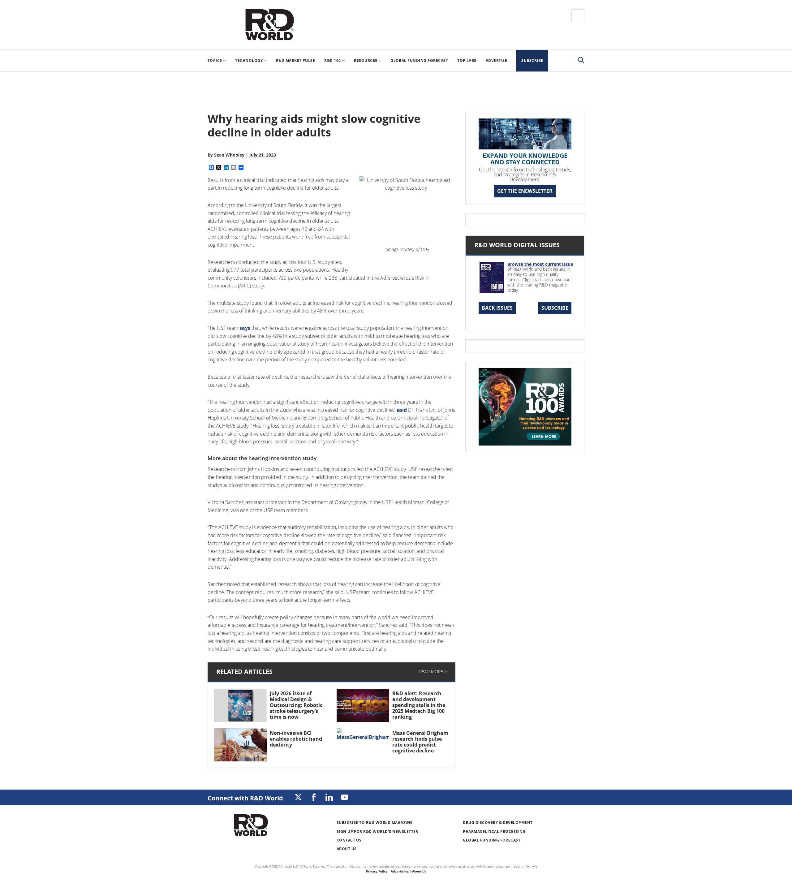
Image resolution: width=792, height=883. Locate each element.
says (244, 328)
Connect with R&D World (245, 798)
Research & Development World (269, 24)
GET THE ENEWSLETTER (525, 190)
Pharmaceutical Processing (494, 831)
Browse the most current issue (540, 264)
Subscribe (554, 307)
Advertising (400, 871)
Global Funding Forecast (491, 840)
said (402, 410)
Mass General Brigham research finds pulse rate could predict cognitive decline (420, 742)
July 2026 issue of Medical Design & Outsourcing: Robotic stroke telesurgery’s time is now (296, 705)
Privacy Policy (376, 871)
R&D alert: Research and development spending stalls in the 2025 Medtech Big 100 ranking (418, 705)
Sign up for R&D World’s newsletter (377, 831)
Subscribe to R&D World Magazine (375, 822)
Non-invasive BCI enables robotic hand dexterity (296, 739)
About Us (347, 848)
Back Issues (497, 307)
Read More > (433, 671)
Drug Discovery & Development (497, 822)
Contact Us (349, 840)
